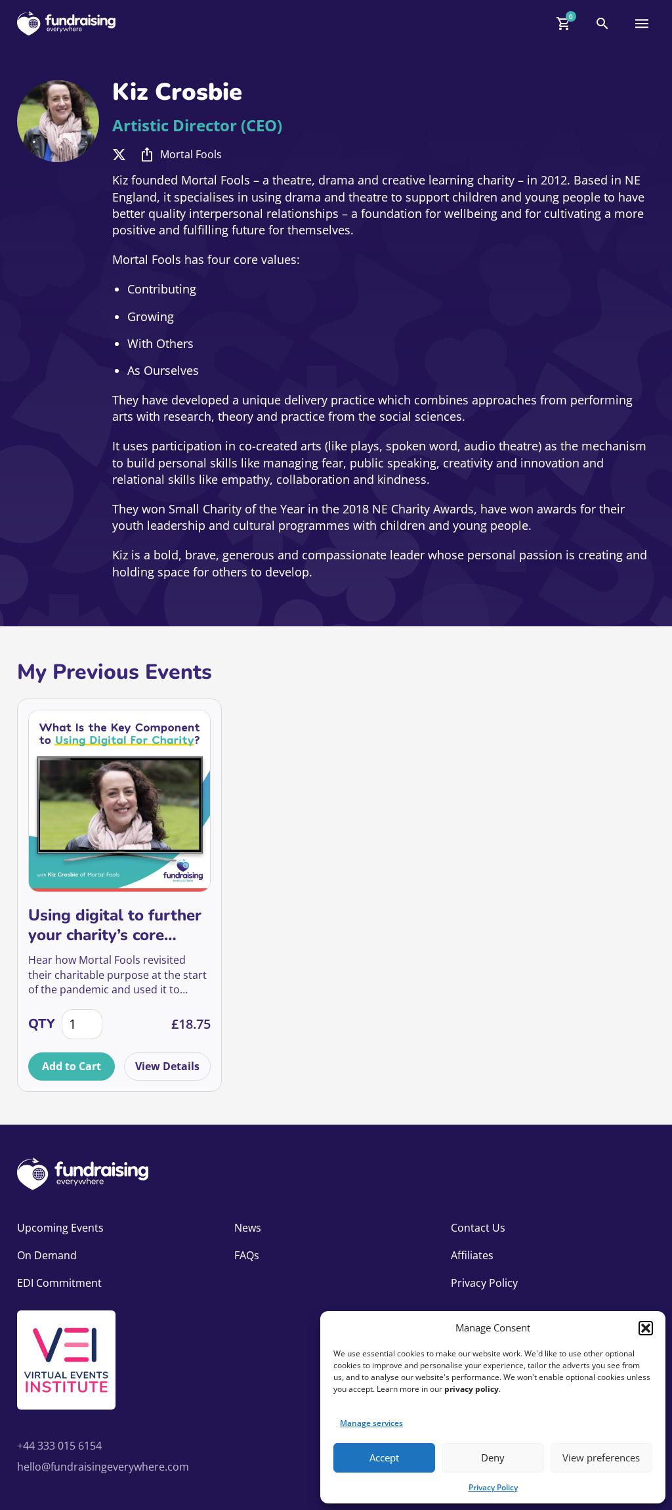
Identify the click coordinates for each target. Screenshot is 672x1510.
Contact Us (478, 1227)
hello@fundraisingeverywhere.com (103, 1466)
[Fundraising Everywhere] (66, 23)
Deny (493, 1457)
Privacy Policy (493, 1487)
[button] (645, 1328)
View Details (167, 1066)
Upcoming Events (60, 1227)
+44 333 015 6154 (59, 1445)
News (247, 1227)
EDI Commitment (59, 1283)
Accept (384, 1457)
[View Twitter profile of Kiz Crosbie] (119, 155)
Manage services (371, 1423)
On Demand (47, 1255)
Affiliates (472, 1255)
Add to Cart (71, 1066)
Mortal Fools (191, 154)
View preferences (601, 1457)
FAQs (246, 1255)
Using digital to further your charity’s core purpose (114, 925)
